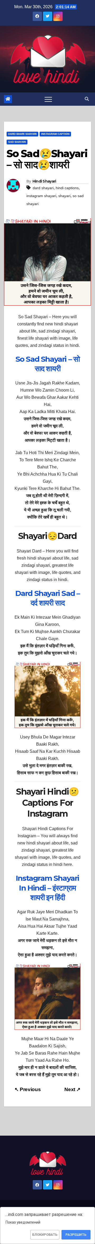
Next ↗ (72, 1089)
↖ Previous (28, 1089)
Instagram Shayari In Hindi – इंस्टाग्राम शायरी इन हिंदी (47, 888)
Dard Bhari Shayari (22, 133)
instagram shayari (41, 196)
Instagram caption (55, 133)
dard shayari (43, 188)
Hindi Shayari (44, 181)
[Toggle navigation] (48, 99)
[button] (87, 99)
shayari (64, 196)
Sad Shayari (17, 141)
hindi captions (67, 188)
